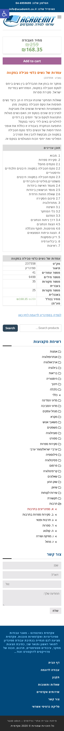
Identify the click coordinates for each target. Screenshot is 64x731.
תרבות (53, 503)
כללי (54, 395)
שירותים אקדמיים (48, 692)
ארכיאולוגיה (50, 362)
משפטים (52, 427)
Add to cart (32, 61)
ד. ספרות (48, 525)
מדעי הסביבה (49, 405)
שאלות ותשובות (49, 684)
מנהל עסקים (50, 411)
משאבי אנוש (50, 422)
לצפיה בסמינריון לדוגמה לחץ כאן (39, 315)
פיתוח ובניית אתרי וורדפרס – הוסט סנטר (32, 720)
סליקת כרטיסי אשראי (46, 706)
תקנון (56, 677)
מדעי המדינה (49, 400)
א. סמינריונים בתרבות (40, 509)
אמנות (53, 351)
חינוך (54, 384)
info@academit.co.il (23, 9)
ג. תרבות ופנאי (45, 519)
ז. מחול (49, 541)
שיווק (54, 487)
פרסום (53, 465)
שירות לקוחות (49, 492)
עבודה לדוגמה (50, 670)
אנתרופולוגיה (49, 356)
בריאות (53, 373)
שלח (55, 611)
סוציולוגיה (51, 433)
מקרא (53, 416)
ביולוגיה (52, 367)
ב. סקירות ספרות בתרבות (38, 514)
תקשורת (52, 498)
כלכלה (53, 389)
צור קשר (54, 699)
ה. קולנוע (48, 530)
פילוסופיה (51, 454)
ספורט (53, 438)
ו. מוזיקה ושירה (45, 536)
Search (10, 328)
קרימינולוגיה (50, 471)
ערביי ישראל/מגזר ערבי (43, 449)
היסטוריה (51, 378)
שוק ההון (52, 481)
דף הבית (54, 662)
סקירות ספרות (48, 444)
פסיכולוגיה (51, 460)
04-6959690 (23, 3)
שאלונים (52, 476)
